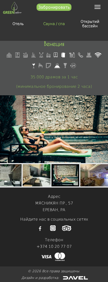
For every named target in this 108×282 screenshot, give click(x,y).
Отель (18, 24)
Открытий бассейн (90, 23)
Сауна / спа (54, 24)
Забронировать (54, 7)
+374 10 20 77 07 (54, 246)
